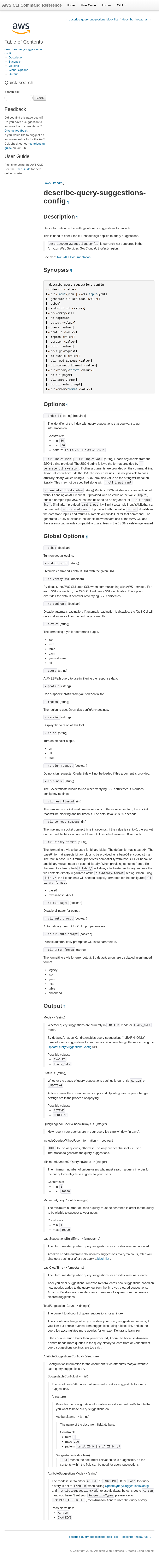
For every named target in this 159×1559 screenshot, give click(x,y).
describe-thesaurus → (136, 19)
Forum (106, 5)
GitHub (121, 5)
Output (13, 74)
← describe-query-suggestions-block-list (91, 19)
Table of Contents (24, 42)
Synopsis (14, 61)
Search (40, 98)
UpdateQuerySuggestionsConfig (69, 1047)
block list (103, 1258)
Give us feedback (16, 130)
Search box (12, 91)
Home (71, 5)
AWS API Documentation (73, 257)
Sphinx (149, 1550)
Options (14, 65)
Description (16, 57)
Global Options (18, 69)
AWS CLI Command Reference (32, 5)
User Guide (88, 5)
